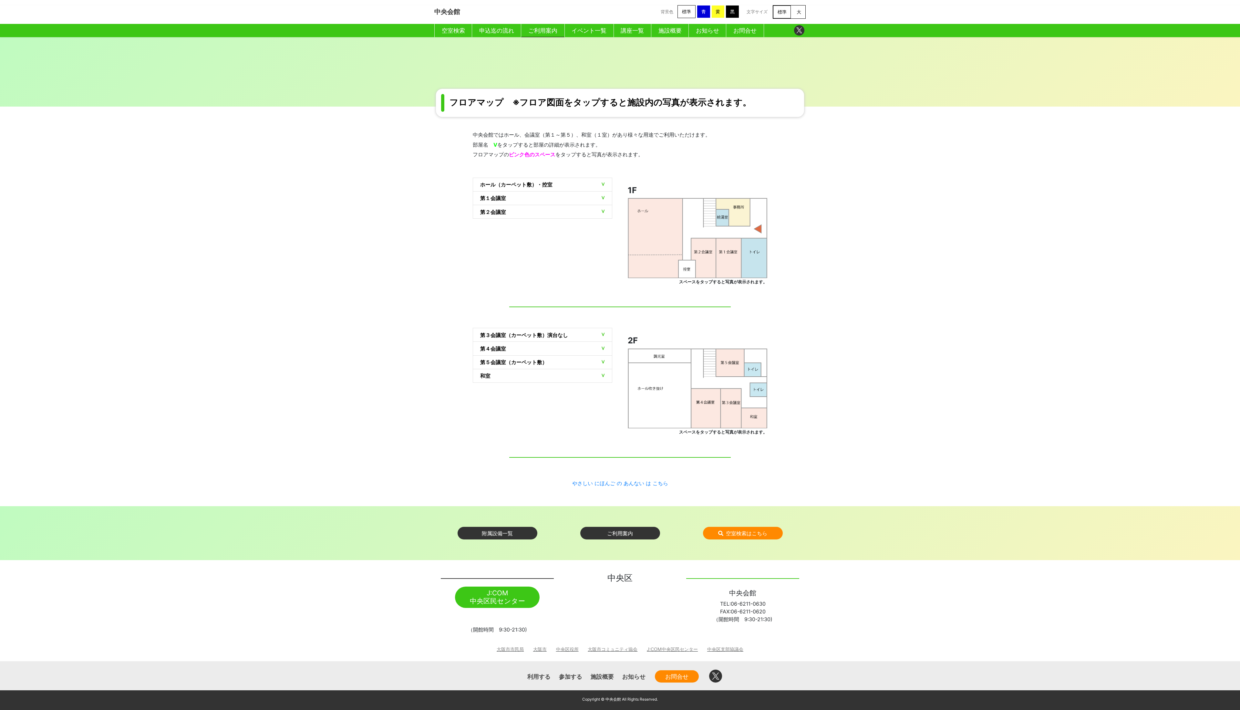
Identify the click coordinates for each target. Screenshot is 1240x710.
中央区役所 (567, 649)
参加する (570, 676)
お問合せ (676, 676)
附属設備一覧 (497, 533)
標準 (686, 11)
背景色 (667, 11)
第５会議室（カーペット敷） (513, 362)
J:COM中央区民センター (672, 649)
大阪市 (540, 649)
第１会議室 (493, 198)
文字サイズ (757, 11)
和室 (485, 375)
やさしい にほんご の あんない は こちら (620, 483)
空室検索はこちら (746, 533)
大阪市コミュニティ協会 (612, 649)
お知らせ (634, 676)
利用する (539, 676)
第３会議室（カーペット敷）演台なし (524, 335)
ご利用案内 (620, 533)
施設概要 (602, 676)
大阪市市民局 (510, 649)
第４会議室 (493, 348)
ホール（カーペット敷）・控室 (516, 184)
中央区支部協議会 (725, 649)
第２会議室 (493, 212)
